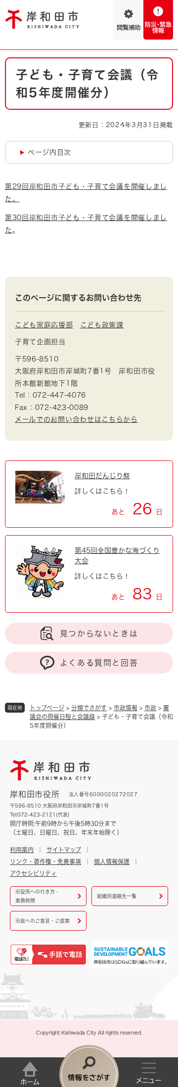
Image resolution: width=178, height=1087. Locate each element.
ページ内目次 (49, 152)
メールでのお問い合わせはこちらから (76, 419)
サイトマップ (63, 850)
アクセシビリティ (33, 873)
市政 (150, 708)
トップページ (47, 708)
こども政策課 (102, 324)
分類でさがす (89, 708)
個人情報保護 (112, 861)
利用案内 (22, 850)
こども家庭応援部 (44, 324)
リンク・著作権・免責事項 (45, 861)
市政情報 (125, 708)
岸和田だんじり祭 (102, 475)
